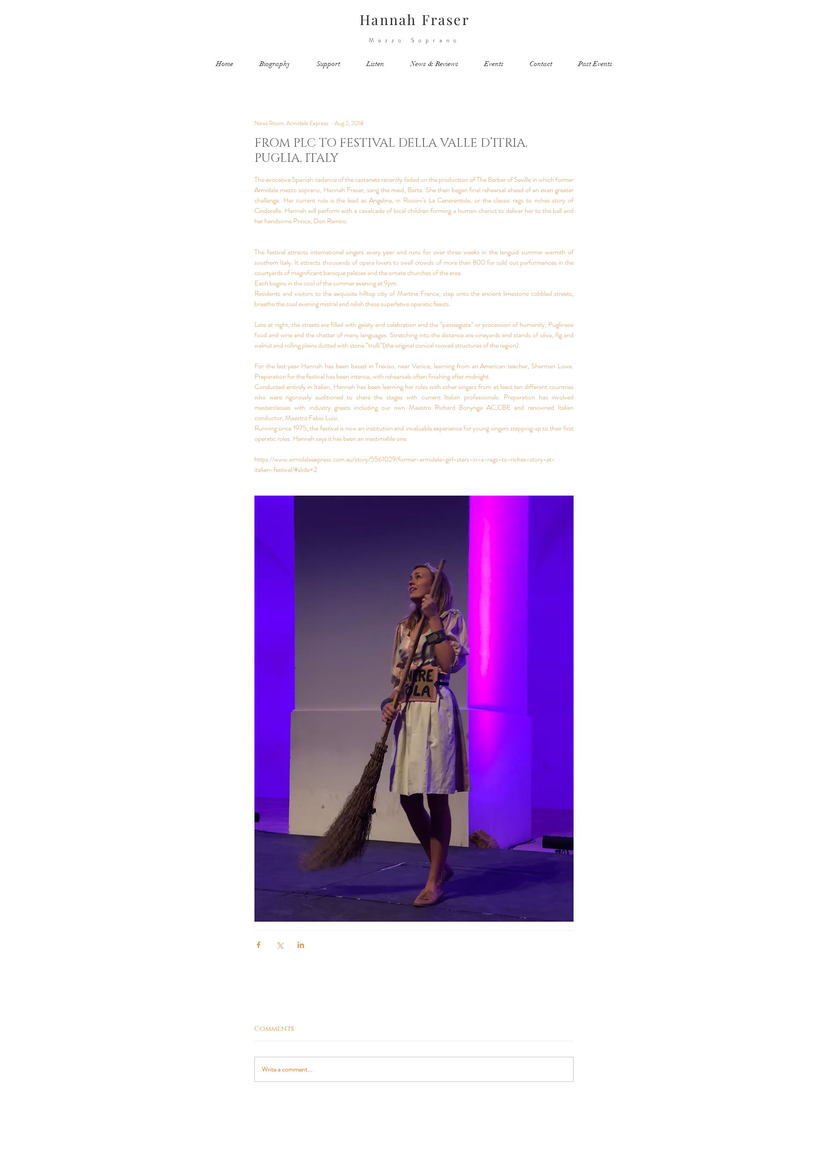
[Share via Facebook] (258, 945)
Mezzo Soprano (415, 40)
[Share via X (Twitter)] (280, 945)
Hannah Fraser (415, 19)
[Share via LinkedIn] (301, 945)
